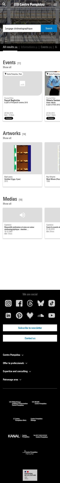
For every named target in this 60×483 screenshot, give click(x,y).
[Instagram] (8, 304)
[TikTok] (51, 304)
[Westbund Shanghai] (43, 438)
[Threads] (30, 304)
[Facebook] (19, 304)
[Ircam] (41, 405)
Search (49, 28)
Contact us (30, 338)
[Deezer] (30, 316)
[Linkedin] (8, 316)
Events (46, 47)
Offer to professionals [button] (14, 363)
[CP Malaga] (39, 422)
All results (10, 47)
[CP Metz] (22, 422)
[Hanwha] (30, 455)
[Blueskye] (40, 304)
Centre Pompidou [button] (12, 354)
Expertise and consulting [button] (15, 371)
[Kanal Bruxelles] (21, 438)
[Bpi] (20, 405)
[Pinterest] (19, 316)
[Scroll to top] (53, 476)
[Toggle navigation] (55, 4)
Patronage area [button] (11, 379)
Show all (7, 67)
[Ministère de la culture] (30, 475)
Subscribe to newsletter (30, 327)
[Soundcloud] (40, 316)
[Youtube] (51, 316)
